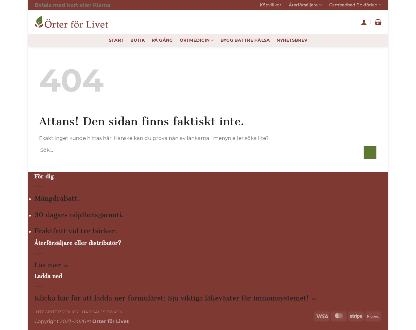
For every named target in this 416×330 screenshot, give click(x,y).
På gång (162, 40)
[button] (364, 22)
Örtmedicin (195, 40)
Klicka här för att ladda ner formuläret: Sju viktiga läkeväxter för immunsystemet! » (175, 298)
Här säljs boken (102, 311)
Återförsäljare (303, 4)
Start (116, 40)
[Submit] (370, 152)
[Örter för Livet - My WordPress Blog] (72, 22)
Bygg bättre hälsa (245, 40)
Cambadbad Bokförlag (353, 4)
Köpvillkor (270, 4)
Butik (137, 40)
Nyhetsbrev (292, 40)
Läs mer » (51, 265)
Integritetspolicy (56, 311)
